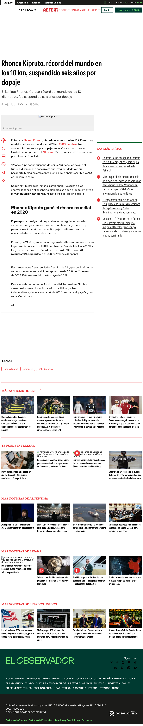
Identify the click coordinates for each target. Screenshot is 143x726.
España (36, 2)
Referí (56, 678)
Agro (131, 678)
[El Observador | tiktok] (135, 662)
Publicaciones (43, 688)
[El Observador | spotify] (122, 668)
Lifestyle (74, 683)
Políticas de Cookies (16, 720)
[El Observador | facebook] (117, 662)
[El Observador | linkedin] (115, 668)
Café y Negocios (87, 678)
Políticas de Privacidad (41, 720)
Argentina (22, 2)
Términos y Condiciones (67, 720)
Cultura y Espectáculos (51, 683)
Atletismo (48, 152)
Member (20, 678)
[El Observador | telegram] (128, 668)
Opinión (87, 683)
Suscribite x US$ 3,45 (129, 10)
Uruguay (8, 2)
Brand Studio (14, 683)
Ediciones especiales (19, 688)
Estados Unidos (53, 2)
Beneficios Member (38, 678)
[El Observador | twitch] (135, 668)
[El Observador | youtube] (129, 662)
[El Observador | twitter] (111, 662)
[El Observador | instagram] (123, 662)
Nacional (68, 678)
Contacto (87, 720)
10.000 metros (68, 144)
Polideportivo (70, 10)
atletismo (28, 369)
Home (9, 678)
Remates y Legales (119, 683)
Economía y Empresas (112, 678)
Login (107, 10)
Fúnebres (100, 683)
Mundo (29, 683)
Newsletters (62, 688)
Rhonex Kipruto (32, 140)
